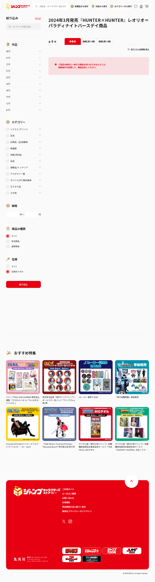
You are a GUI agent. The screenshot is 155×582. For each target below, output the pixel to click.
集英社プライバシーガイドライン (77, 511)
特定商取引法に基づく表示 (74, 506)
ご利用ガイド (68, 489)
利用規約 (66, 502)
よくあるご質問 (69, 493)
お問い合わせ (68, 498)
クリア (38, 18)
